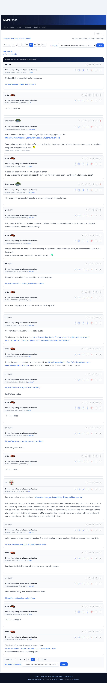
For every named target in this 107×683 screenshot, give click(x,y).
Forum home (9, 27)
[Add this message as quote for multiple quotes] (87, 70)
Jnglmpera (9, 121)
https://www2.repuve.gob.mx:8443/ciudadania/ (25, 544)
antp (7, 95)
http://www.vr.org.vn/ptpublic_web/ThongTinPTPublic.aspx (30, 648)
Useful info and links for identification (17, 38)
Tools (98, 34)
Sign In (36, 676)
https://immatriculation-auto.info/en (20, 598)
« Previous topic (10, 54)
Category (53, 45)
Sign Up (44, 676)
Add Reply (9, 664)
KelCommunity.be (35, 679)
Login (19, 27)
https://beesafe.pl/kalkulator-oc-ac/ (20, 84)
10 (27, 45)
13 (39, 45)
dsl (6, 482)
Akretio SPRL (59, 679)
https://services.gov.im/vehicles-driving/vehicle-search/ (58, 497)
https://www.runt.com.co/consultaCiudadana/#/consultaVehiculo (32, 138)
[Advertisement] (53, 7)
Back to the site (40, 27)
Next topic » (7, 51)
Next (44, 45)
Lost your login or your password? (60, 676)
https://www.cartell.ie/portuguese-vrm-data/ (24, 441)
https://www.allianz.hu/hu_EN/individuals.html (24, 283)
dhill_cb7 (9, 210)
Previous (7, 45)
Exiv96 (8, 64)
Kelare (76, 679)
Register (28, 27)
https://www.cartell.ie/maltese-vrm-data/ (22, 387)
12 (35, 45)
